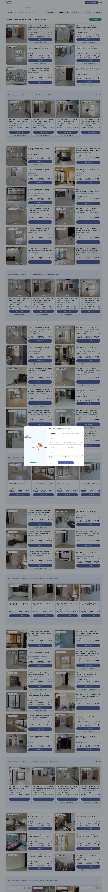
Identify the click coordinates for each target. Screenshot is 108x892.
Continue (65, 462)
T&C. (51, 457)
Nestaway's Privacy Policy (75, 456)
